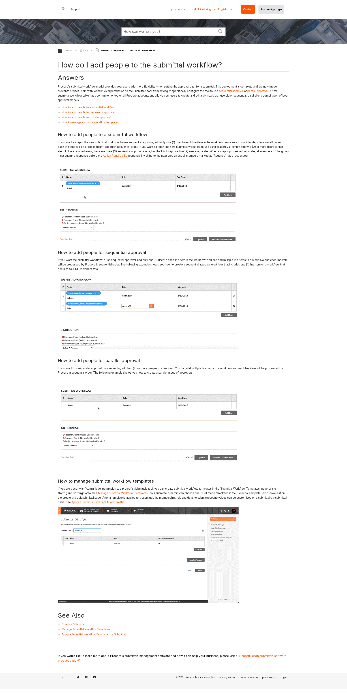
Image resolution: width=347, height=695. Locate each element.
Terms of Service (248, 677)
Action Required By (115, 155)
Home (69, 50)
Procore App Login (271, 9)
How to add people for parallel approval (86, 117)
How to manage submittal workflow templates (90, 122)
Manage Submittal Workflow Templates (123, 493)
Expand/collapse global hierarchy (62, 51)
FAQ (86, 50)
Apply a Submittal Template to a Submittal (98, 502)
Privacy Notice (227, 677)
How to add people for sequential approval (88, 112)
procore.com (178, 9)
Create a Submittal (73, 624)
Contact (248, 9)
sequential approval (231, 91)
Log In (283, 677)
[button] (220, 31)
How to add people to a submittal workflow (88, 107)
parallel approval (257, 91)
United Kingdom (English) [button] (212, 9)
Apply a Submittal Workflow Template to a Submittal (94, 634)
